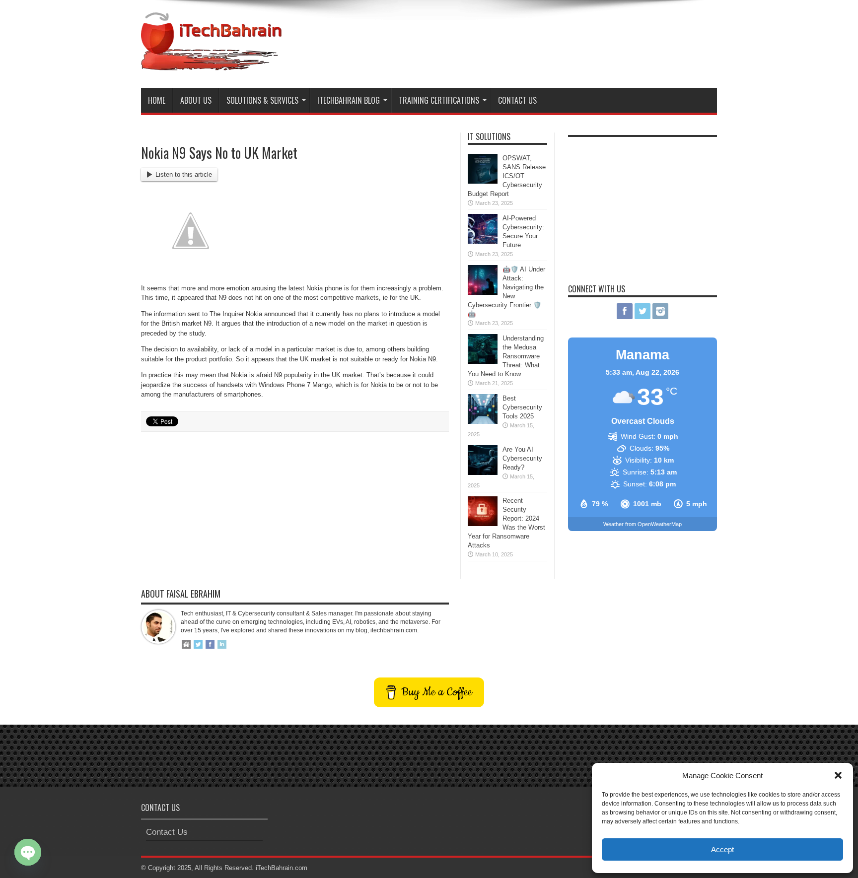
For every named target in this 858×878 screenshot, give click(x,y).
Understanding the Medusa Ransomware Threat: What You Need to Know (506, 356)
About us (196, 100)
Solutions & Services (262, 100)
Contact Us (517, 100)
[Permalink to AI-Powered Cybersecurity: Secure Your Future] (483, 241)
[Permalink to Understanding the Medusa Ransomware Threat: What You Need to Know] (483, 361)
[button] (838, 775)
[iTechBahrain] (211, 63)
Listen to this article (183, 174)
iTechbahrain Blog (348, 100)
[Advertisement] (536, 38)
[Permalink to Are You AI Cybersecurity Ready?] (483, 472)
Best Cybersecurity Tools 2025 (522, 407)
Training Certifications (439, 100)
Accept (722, 849)
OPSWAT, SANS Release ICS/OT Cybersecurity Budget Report (507, 176)
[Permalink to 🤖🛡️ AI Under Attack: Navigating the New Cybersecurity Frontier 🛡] (483, 292)
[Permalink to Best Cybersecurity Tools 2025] (483, 421)
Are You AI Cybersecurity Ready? (522, 458)
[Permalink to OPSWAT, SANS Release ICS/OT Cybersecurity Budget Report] (483, 181)
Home (156, 100)
